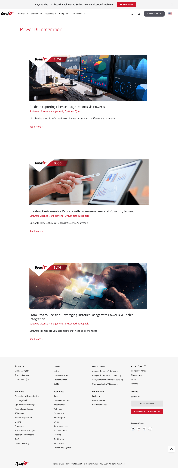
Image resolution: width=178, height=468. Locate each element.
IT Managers (20, 426)
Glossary (134, 391)
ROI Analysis (20, 413)
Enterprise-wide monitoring (27, 396)
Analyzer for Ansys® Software (105, 371)
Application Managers (24, 434)
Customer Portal (99, 404)
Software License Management (46, 111)
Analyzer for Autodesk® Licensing (106, 375)
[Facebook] (144, 428)
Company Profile (138, 370)
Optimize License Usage (25, 404)
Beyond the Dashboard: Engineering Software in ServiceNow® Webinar (74, 4)
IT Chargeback (21, 400)
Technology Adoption (24, 409)
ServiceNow (59, 443)
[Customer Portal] (139, 14)
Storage (22, 375)
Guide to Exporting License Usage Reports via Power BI (67, 106)
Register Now (127, 4)
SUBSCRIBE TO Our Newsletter (147, 411)
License (22, 370)
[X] (150, 428)
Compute (22, 379)
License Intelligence (62, 447)
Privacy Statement (74, 464)
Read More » (36, 127)
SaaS (17, 439)
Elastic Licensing (22, 443)
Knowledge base (61, 426)
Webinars (58, 409)
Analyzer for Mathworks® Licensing (107, 379)
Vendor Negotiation (23, 417)
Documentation (60, 430)
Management (137, 375)
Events (56, 421)
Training (57, 434)
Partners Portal (98, 400)
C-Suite (18, 421)
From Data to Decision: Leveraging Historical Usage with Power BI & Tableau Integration (82, 316)
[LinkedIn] (133, 428)
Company (63, 13)
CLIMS (56, 384)
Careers (134, 383)
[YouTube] (138, 428)
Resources (49, 13)
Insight (57, 371)
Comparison (59, 413)
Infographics (59, 404)
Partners (96, 396)
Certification (59, 439)
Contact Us (77, 13)
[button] (154, 14)
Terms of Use (58, 464)
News (133, 379)
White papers (59, 417)
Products (21, 13)
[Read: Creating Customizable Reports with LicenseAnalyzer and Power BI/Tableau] (88, 182)
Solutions (35, 13)
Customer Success (62, 400)
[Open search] (132, 14)
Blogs (56, 396)
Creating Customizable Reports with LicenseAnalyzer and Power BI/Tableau (82, 211)
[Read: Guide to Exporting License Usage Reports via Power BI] (88, 78)
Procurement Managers (25, 430)
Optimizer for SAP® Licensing (105, 384)
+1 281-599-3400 (147, 403)
